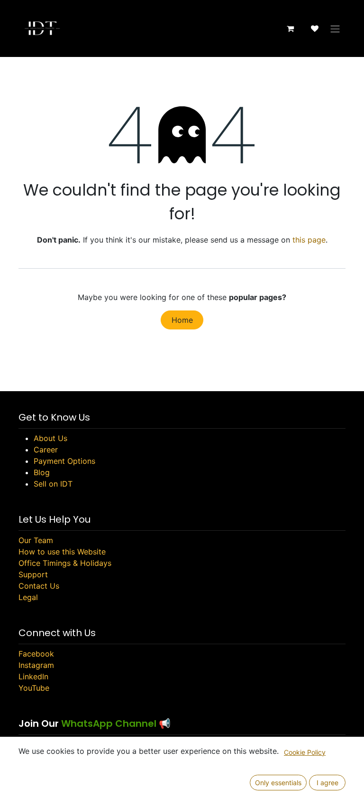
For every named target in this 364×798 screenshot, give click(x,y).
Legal (28, 597)
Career (46, 449)
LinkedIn (33, 676)
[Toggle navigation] (335, 28)
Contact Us (38, 586)
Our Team (35, 540)
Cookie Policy (305, 752)
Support (33, 574)
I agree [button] (327, 783)
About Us (50, 438)
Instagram (36, 665)
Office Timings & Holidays (64, 563)
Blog (42, 472)
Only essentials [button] (278, 783)
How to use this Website (62, 551)
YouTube (33, 688)
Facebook (36, 653)
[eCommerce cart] (290, 28)
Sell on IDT (53, 483)
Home (182, 320)
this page (309, 239)
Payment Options (64, 461)
